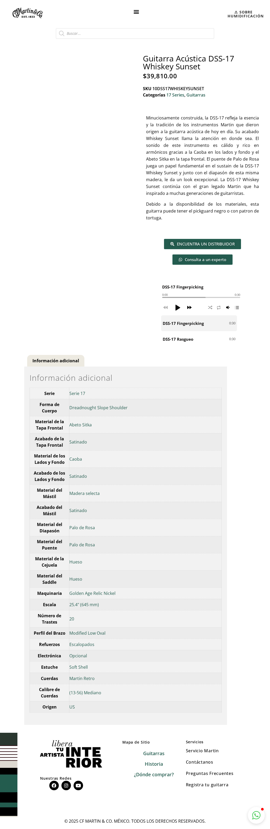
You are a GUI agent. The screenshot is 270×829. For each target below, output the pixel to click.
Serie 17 (77, 393)
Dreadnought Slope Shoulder (98, 408)
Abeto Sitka (80, 425)
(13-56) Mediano (85, 693)
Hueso (75, 562)
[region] (201, 331)
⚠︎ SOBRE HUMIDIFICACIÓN (246, 13)
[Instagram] (66, 785)
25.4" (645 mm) (84, 605)
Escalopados (81, 644)
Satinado (78, 442)
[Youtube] (78, 785)
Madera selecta (84, 493)
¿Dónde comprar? (154, 774)
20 (71, 619)
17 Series (175, 95)
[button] (136, 11)
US (72, 707)
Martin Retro (82, 678)
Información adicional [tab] (55, 361)
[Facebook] (54, 785)
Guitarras (195, 95)
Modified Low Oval (87, 633)
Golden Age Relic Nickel (92, 593)
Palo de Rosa (82, 528)
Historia (154, 764)
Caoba (75, 459)
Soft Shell (78, 667)
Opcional (78, 656)
